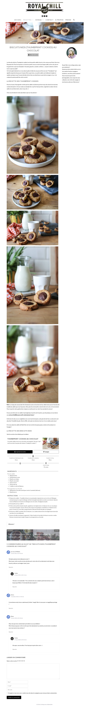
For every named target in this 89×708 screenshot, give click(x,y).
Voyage (38, 20)
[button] (74, 20)
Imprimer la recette (21, 451)
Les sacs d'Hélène (15, 551)
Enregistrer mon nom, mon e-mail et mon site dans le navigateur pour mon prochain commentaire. (32, 693)
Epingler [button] (47, 451)
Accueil (17, 20)
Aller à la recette (34, 55)
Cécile (16, 573)
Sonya (12, 595)
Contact (49, 20)
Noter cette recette (12, 661)
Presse (68, 20)
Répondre (11, 567)
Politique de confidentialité (46, 704)
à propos (59, 20)
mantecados (39, 425)
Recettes (27, 20)
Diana (12, 616)
